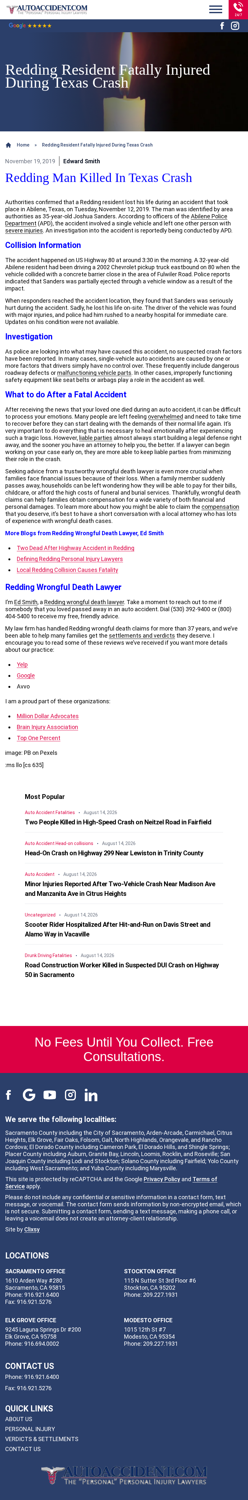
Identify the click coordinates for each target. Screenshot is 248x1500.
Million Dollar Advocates (48, 716)
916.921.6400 (41, 1376)
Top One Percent (38, 738)
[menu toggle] (215, 9)
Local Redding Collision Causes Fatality (67, 569)
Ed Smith (25, 602)
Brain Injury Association (47, 727)
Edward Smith (81, 161)
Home (23, 144)
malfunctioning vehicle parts (94, 372)
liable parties (95, 437)
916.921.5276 (34, 1388)
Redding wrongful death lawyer (84, 602)
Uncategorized (40, 914)
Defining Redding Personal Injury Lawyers (70, 558)
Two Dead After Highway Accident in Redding (75, 548)
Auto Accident (40, 812)
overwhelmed (165, 416)
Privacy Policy (162, 1179)
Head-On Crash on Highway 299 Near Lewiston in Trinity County (114, 853)
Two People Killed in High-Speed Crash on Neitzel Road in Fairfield (118, 822)
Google (26, 675)
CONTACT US (23, 1449)
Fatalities (65, 812)
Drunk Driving (38, 955)
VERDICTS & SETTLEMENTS (41, 1439)
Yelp (22, 664)
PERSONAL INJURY (30, 1429)
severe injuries (24, 230)
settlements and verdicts (142, 635)
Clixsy (32, 1229)
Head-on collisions (74, 843)
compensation (220, 506)
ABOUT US (18, 1419)
